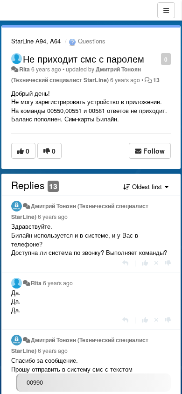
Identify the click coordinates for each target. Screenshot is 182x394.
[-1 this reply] (168, 262)
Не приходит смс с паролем (83, 58)
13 (156, 80)
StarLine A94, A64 (36, 40)
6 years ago (53, 216)
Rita (24, 69)
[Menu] (166, 10)
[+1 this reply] (145, 262)
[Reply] (125, 262)
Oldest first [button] (147, 186)
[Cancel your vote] (156, 262)
